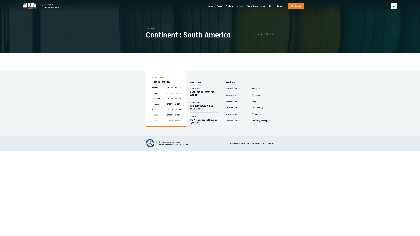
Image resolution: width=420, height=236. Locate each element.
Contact (280, 6)
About (219, 6)
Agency (240, 6)
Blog (271, 6)
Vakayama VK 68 (232, 101)
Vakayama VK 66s (233, 108)
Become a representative (255, 143)
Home (210, 6)
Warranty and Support (261, 120)
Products (229, 6)
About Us (256, 88)
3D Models (256, 114)
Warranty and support (256, 6)
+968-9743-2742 (53, 7)
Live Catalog (296, 6)
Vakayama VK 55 (232, 120)
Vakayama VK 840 (233, 88)
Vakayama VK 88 (232, 95)
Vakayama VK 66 (232, 114)
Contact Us (270, 143)
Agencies (256, 95)
